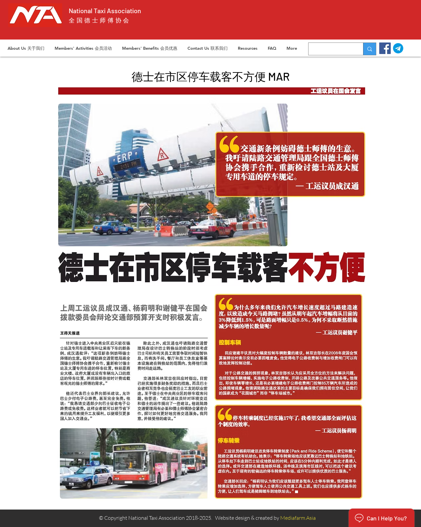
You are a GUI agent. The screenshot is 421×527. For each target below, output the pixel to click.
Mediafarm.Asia (298, 517)
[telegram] (398, 48)
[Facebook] (385, 48)
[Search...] (369, 49)
